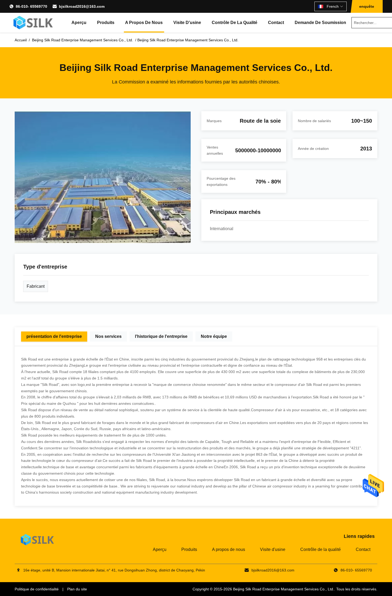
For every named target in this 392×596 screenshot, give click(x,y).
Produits (105, 22)
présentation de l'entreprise (54, 336)
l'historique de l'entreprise (161, 336)
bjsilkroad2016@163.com (82, 6)
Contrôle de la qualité (234, 22)
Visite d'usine (187, 22)
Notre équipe (214, 336)
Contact (276, 22)
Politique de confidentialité (37, 589)
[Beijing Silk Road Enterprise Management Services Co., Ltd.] (33, 22)
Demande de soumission (320, 22)
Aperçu (78, 22)
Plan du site (77, 589)
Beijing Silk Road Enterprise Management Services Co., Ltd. (283, 589)
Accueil (21, 40)
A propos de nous (144, 22)
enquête (366, 6)
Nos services (108, 336)
